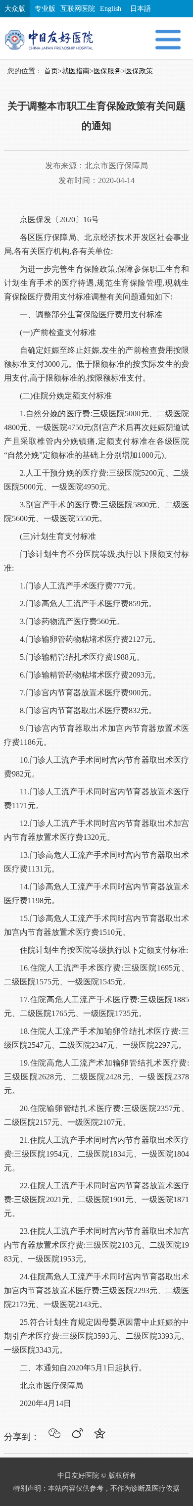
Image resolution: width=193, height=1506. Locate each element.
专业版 (45, 8)
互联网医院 (77, 8)
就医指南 (76, 71)
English (110, 8)
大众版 (14, 8)
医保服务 (107, 71)
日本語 (140, 8)
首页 (51, 71)
